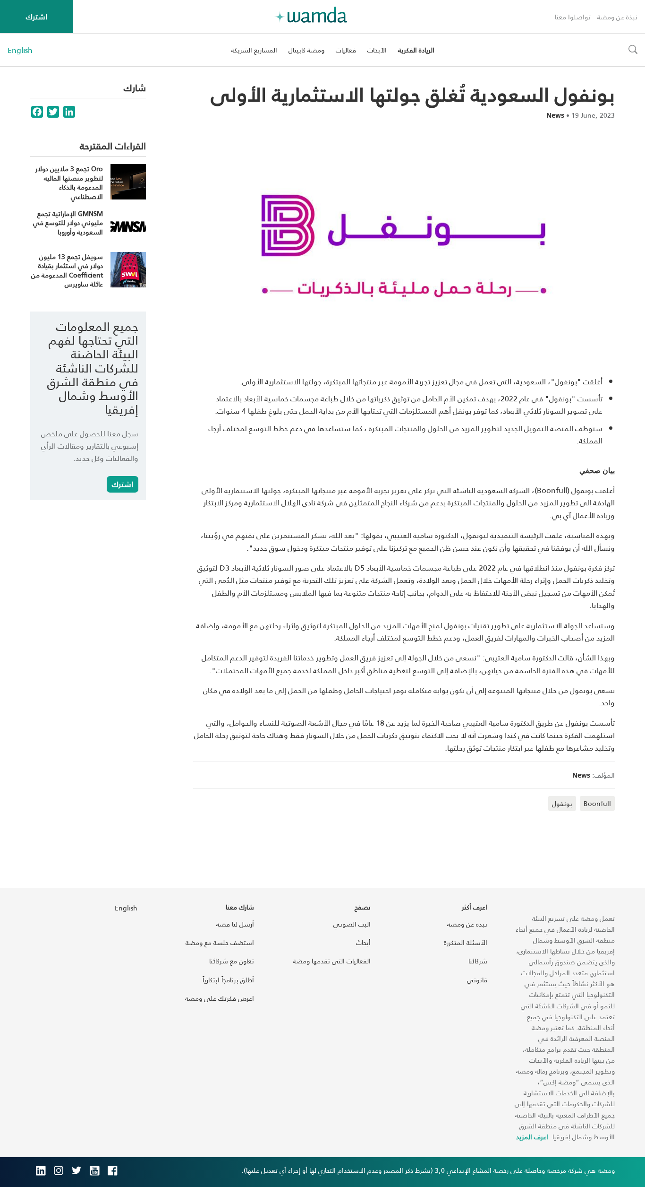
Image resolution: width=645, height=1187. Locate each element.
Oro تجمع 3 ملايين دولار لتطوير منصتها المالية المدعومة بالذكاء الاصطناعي (69, 182)
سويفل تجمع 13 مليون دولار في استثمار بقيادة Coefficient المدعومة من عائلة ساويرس (67, 270)
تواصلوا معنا (573, 16)
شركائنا (477, 960)
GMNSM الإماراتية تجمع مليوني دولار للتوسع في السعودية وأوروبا (68, 222)
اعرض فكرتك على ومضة (219, 998)
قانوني (477, 979)
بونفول (562, 803)
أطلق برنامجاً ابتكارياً (228, 979)
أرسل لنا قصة (235, 924)
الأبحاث (377, 49)
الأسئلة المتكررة (465, 942)
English (20, 50)
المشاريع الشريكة (254, 49)
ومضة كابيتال (306, 49)
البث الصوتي (352, 924)
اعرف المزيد (532, 1136)
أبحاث (363, 942)
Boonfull (597, 803)
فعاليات (346, 49)
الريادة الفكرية (416, 49)
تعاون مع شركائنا (231, 960)
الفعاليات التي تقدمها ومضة (332, 960)
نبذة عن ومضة (617, 16)
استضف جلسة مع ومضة (220, 942)
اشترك (36, 16)
